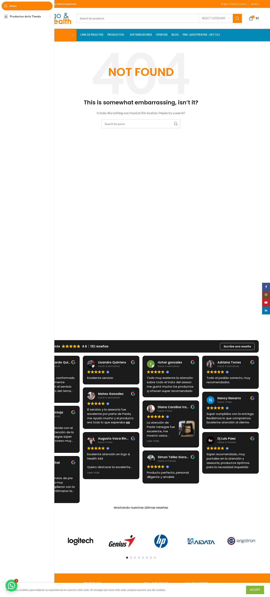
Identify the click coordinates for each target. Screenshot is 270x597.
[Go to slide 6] (147, 558)
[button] (11, 585)
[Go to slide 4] (139, 558)
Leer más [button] (93, 473)
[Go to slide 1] (127, 558)
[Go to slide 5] (143, 558)
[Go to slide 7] (151, 558)
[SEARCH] (237, 18)
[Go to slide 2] (131, 558)
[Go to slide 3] (135, 558)
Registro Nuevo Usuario (233, 3)
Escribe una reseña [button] (237, 346)
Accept (255, 589)
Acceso (255, 3)
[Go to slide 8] (155, 558)
